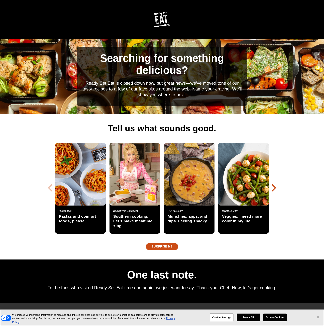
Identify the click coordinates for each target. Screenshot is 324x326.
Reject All (248, 317)
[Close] (318, 317)
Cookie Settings (221, 317)
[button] (274, 187)
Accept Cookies (275, 317)
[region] (162, 317)
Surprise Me (162, 246)
